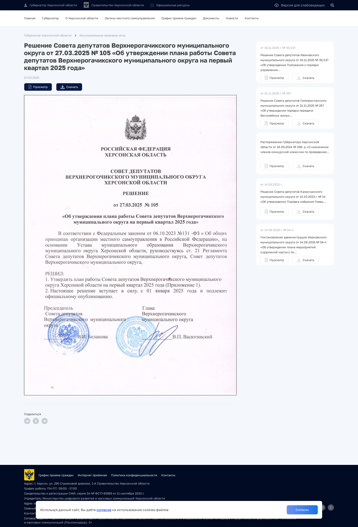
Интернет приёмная (92, 475)
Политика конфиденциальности (134, 475)
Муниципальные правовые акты (103, 35)
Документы (211, 18)
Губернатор (50, 18)
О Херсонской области (81, 18)
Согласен (302, 509)
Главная (29, 18)
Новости (232, 18)
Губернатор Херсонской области (47, 35)
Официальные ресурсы (173, 5)
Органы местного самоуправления (130, 18)
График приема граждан (178, 18)
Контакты (252, 18)
